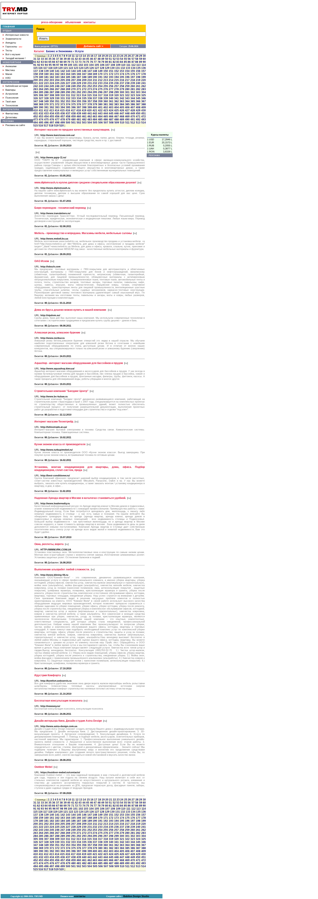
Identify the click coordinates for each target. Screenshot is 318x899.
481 (79, 119)
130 (112, 68)
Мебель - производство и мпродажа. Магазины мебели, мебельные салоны (83, 233)
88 (136, 61)
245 (52, 86)
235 (111, 83)
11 (73, 55)
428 (132, 110)
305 (35, 95)
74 (83, 61)
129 (107, 68)
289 (62, 92)
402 (105, 107)
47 (95, 58)
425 (116, 110)
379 (95, 104)
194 (116, 77)
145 (79, 71)
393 (57, 107)
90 (144, 61)
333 (73, 98)
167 (84, 74)
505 (95, 122)
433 (46, 113)
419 (84, 110)
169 (95, 74)
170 (100, 74)
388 (143, 104)
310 (62, 95)
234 (105, 83)
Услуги (79, 51)
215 (116, 80)
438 (73, 113)
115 (35, 68)
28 (136, 55)
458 (68, 116)
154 (127, 71)
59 (140, 58)
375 (73, 104)
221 (35, 83)
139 (46, 71)
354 (73, 101)
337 (95, 98)
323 (132, 95)
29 (140, 55)
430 (143, 110)
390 (41, 107)
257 (116, 86)
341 (116, 98)
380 (100, 104)
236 (116, 83)
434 (52, 113)
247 (62, 86)
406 (127, 107)
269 (68, 89)
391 (46, 107)
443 (100, 113)
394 (62, 107)
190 (95, 77)
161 (52, 74)
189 (89, 77)
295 (95, 92)
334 (79, 98)
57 (133, 58)
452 (35, 116)
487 (111, 119)
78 (99, 61)
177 (138, 74)
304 (143, 92)
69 (65, 61)
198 (138, 77)
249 (73, 86)
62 (38, 61)
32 (38, 58)
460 (79, 116)
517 (46, 125)
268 (62, 89)
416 (68, 110)
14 (84, 55)
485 (100, 119)
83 (117, 61)
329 (52, 98)
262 (143, 86)
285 (41, 92)
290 (68, 92)
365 (132, 101)
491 (132, 119)
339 (105, 98)
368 (35, 104)
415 (62, 110)
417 (73, 110)
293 (84, 92)
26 (129, 55)
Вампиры (10, 90)
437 (68, 113)
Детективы (11, 117)
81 (110, 61)
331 (62, 98)
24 (121, 55)
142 (62, 71)
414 (57, 110)
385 (127, 104)
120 (60, 68)
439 (79, 113)
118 (50, 68)
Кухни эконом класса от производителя (59, 444)
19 (103, 55)
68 (61, 61)
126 (91, 68)
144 (73, 71)
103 (86, 64)
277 (111, 89)
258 (122, 86)
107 (107, 64)
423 (105, 110)
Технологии (11, 105)
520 (61, 125)
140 (52, 71)
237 (122, 83)
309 (57, 95)
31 (34, 58)
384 (122, 104)
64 (46, 61)
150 (105, 71)
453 (41, 116)
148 (95, 71)
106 (102, 64)
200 (35, 80)
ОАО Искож (41, 261)
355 (79, 101)
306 (41, 95)
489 (122, 119)
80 (106, 61)
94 (46, 64)
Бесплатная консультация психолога (58, 700)
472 (143, 116)
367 (143, 101)
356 (84, 101)
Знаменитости (13, 38)
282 (138, 89)
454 (46, 116)
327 (41, 98)
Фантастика (11, 113)
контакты (89, 22)
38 (61, 58)
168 (89, 74)
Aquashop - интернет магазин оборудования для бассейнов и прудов (78, 363)
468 (122, 116)
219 (138, 80)
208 (79, 80)
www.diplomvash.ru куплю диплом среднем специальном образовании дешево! (85, 182)
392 (52, 107)
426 (122, 110)
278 (116, 89)
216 (122, 80)
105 (97, 64)
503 (84, 122)
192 (105, 77)
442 (95, 113)
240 (138, 83)
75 (87, 61)
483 (89, 119)
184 (62, 77)
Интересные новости (17, 35)
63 (42, 61)
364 (127, 101)
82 (114, 61)
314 (84, 95)
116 (40, 68)
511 (127, 122)
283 (143, 89)
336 (89, 98)
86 (129, 61)
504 (89, 122)
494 (35, 122)
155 (132, 71)
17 (95, 55)
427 (127, 110)
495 (41, 122)
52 (114, 58)
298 (111, 92)
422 (100, 110)
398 (84, 107)
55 (125, 58)
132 (122, 68)
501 (73, 122)
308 (52, 95)
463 (95, 116)
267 (57, 89)
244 (46, 86)
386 (132, 104)
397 (79, 107)
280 (127, 89)
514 (143, 122)
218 (132, 80)
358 (95, 101)
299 (116, 92)
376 (79, 104)
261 (138, 86)
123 (76, 68)
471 (138, 116)
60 (144, 58)
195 (122, 77)
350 (52, 101)
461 (84, 116)
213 (105, 80)
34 (46, 58)
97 (57, 64)
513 (138, 122)
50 (106, 58)
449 (132, 113)
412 (46, 110)
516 (41, 125)
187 (79, 77)
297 (105, 92)
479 (68, 119)
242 (35, 86)
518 (51, 125)
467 (116, 116)
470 (132, 116)
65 (49, 61)
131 (117, 68)
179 (35, 77)
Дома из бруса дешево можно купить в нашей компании (70, 309)
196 (127, 77)
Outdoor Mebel (43, 766)
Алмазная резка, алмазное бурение (57, 332)
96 (54, 64)
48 (99, 58)
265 (46, 89)
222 (41, 83)
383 (116, 104)
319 (111, 95)
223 (46, 83)
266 (52, 89)
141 (57, 71)
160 (46, 74)
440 (84, 113)
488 (116, 119)
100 (70, 64)
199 (143, 77)
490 (127, 119)
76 (91, 61)
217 (127, 80)
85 (125, 61)
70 (68, 61)
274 (95, 89)
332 (68, 98)
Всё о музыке (12, 54)
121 (65, 68)
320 (116, 95)
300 (122, 92)
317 (100, 95)
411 (41, 110)
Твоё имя (10, 101)
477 (57, 119)
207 (73, 80)
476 (52, 119)
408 (138, 107)
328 (46, 98)
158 (35, 74)
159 (41, 74)
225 (57, 83)
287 (52, 92)
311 (68, 95)
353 (68, 101)
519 (56, 125)
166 (79, 74)
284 (35, 92)
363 (122, 101)
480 (73, 119)
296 (100, 92)
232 (95, 83)
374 (68, 104)
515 (35, 125)
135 (138, 68)
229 (79, 83)
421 (95, 110)
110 (123, 64)
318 (105, 95)
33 (42, 58)
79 (102, 61)
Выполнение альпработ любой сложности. (62, 569)
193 (111, 77)
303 (138, 92)
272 (84, 89)
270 (73, 89)
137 (35, 71)
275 (100, 89)
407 (132, 107)
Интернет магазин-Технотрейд (53, 421)
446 (116, 113)
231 (89, 83)
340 (111, 98)
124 (81, 68)
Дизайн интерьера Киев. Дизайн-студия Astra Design (68, 720)
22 (114, 55)
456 (57, 116)
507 (106, 122)
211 (95, 80)
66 (53, 61)
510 (122, 122)
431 (35, 113)
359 (100, 101)
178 (143, 74)
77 (95, 61)
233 (100, 83)
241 (143, 83)
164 (68, 74)
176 (132, 74)
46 (91, 58)
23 (118, 55)
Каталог (39, 51)
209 (84, 80)
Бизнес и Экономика (59, 51)
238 (127, 83)
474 (41, 119)
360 (105, 101)
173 (116, 74)
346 (143, 98)
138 (41, 71)
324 (138, 95)
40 (68, 58)
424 (111, 110)
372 (57, 104)
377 (84, 104)
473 (35, 119)
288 (57, 92)
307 (46, 95)
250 (79, 86)
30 (144, 55)
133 (128, 68)
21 (110, 55)
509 (116, 122)
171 (105, 74)
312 (73, 95)
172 (111, 74)
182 (52, 77)
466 (111, 116)
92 (38, 64)
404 (116, 107)
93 (42, 64)
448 (127, 113)
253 (95, 86)
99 (65, 64)
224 (52, 83)
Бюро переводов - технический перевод (60, 207)
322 (127, 95)
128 (102, 68)
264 (41, 89)
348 (41, 101)
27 (133, 55)
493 (143, 119)
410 (35, 110)
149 (100, 71)
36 (53, 58)
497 (52, 122)
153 (122, 71)
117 (45, 68)
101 (75, 64)
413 (51, 110)
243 (41, 86)
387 (138, 104)
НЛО (8, 78)
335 (84, 98)
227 (68, 83)
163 (62, 74)
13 (80, 55)
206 (68, 80)
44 (83, 58)
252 (89, 86)
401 (100, 107)
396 (73, 107)
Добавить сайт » (93, 46)
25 (125, 55)
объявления (73, 22)
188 (84, 77)
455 (52, 116)
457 (62, 116)
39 (65, 58)
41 (72, 58)
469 (127, 116)
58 (136, 58)
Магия (8, 74)
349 (46, 101)
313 (78, 95)
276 (105, 89)
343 (127, 98)
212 (100, 80)
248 (68, 86)
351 (57, 101)
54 (121, 58)
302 (132, 92)
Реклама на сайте (15, 125)
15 (88, 55)
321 (122, 95)
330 (57, 98)
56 (129, 58)
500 (68, 122)
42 (76, 58)
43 (80, 58)
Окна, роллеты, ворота (49, 544)
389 (35, 107)
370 (46, 104)
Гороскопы (11, 46)
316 (95, 95)
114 (143, 64)
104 (91, 64)
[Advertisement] (160, 67)
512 (132, 122)
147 (89, 71)
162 (57, 74)
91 (34, 64)
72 (76, 61)
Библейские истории (16, 86)
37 (57, 58)
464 (100, 116)
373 (62, 104)
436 (62, 113)
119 (55, 68)
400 (95, 107)
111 (128, 64)
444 (105, 113)
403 (111, 107)
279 (122, 89)
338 (100, 98)
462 (89, 116)
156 (138, 71)
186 (73, 77)
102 (81, 64)
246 (57, 86)
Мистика (10, 70)
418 (78, 110)
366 (138, 101)
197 (132, 77)
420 (89, 110)
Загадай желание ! (15, 58)
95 (50, 64)
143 (68, 71)
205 (62, 80)
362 (116, 101)
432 (41, 113)
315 (89, 95)
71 (72, 61)
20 (106, 55)
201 (41, 80)
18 (99, 55)
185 (68, 77)
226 (62, 83)
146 (84, 71)
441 (89, 113)
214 (111, 80)
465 (105, 116)
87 (133, 61)
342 (122, 98)
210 (89, 80)
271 (79, 89)
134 (133, 68)
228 (73, 83)
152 (116, 71)
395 (68, 107)
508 (111, 122)
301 (127, 92)
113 (138, 64)
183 (57, 77)
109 (118, 64)
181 (46, 77)
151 (111, 71)
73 (80, 61)
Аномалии (10, 66)
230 (84, 83)
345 (138, 98)
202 (46, 80)
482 (84, 119)
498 (57, 122)
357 (89, 101)
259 (127, 86)
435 (57, 113)
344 (132, 98)
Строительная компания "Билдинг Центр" (61, 391)
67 (57, 61)
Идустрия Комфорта (47, 675)
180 (41, 77)
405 (122, 107)
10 (69, 55)
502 (79, 122)
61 (34, 61)
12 (77, 55)
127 (97, 68)
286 (46, 92)
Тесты (8, 50)
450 (138, 113)
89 (140, 61)
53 (117, 58)
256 (111, 86)
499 (62, 122)
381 (105, 104)
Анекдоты (10, 42)
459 (73, 116)
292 (79, 92)
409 (143, 107)
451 (143, 113)
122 (71, 68)
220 (143, 80)
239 (132, 83)
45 (87, 58)
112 (133, 64)
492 (138, 119)
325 (143, 95)
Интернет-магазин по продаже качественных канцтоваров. (72, 129)
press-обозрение (52, 22)
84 (121, 61)
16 (91, 55)
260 (132, 86)
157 (143, 71)
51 (110, 58)
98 (61, 64)
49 (102, 58)
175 (127, 74)
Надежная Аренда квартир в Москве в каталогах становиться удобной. (80, 498)
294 (89, 92)
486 (105, 119)
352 (62, 101)
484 (95, 119)
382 (111, 104)
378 (89, 104)
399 (89, 107)
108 (113, 64)
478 (62, 119)
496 (46, 122)
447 (122, 113)
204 (57, 80)
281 (132, 89)
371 (52, 104)
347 (35, 101)
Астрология (11, 93)
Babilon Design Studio (136, 896)
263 (35, 89)
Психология (11, 97)
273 (89, 89)
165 (73, 74)
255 (105, 86)
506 (100, 122)
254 (100, 86)
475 (46, 119)
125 (86, 68)
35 (49, 58)
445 (111, 113)
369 (41, 104)
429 (138, 110)
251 (84, 86)
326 (35, 98)
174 (122, 74)
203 (52, 80)
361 (111, 101)
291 (73, 92)
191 (100, 77)
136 (143, 68)
